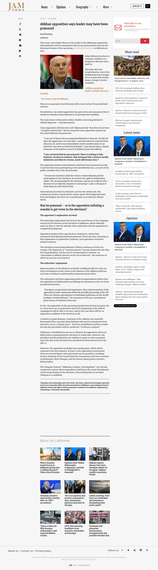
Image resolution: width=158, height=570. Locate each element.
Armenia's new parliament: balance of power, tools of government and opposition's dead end (131, 100)
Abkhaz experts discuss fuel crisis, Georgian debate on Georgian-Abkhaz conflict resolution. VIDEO (98, 469)
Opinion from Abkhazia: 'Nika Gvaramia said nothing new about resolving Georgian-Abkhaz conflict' (131, 282)
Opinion (61, 6)
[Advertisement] (81, 415)
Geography (82, 6)
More (106, 6)
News (44, 6)
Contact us (27, 551)
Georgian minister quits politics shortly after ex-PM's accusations (50, 499)
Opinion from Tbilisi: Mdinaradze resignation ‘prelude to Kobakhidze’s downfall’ (74, 467)
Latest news (132, 132)
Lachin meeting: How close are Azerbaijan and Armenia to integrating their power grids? (99, 500)
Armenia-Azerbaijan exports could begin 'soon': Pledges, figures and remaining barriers (130, 269)
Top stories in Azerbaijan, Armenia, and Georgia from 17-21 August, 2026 (132, 79)
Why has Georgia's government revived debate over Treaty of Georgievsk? (128, 123)
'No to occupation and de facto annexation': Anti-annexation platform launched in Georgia (75, 500)
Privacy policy (43, 551)
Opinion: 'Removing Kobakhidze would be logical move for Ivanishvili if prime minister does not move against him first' (131, 296)
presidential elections (83, 48)
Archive (44, 19)
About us (13, 551)
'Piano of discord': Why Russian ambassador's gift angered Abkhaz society (48, 531)
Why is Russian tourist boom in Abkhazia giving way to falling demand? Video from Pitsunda (50, 467)
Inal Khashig (46, 34)
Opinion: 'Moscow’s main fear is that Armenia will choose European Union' (131, 111)
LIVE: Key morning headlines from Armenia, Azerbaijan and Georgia (74, 529)
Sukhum (44, 37)
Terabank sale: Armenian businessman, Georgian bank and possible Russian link (99, 531)
